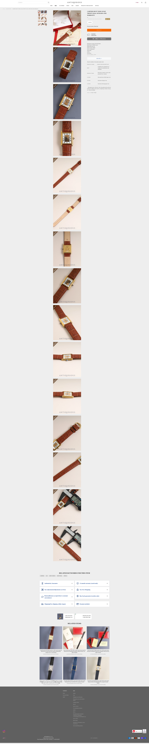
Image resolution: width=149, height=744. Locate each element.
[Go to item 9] (45, 18)
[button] (57, 583)
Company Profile (76, 702)
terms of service (75, 706)
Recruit (74, 704)
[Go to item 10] (39, 21)
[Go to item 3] (45, 11)
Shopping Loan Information (77, 697)
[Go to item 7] (39, 18)
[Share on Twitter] (92, 92)
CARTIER (90, 22)
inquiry (77, 5)
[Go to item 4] (39, 15)
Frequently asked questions (87, 5)
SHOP (72, 5)
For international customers (77, 708)
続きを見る (99, 58)
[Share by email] (95, 92)
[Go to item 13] (39, 24)
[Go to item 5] (42, 15)
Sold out (99, 30)
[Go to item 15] (45, 24)
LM (46, 575)
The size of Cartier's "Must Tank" (92, 26)
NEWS (74, 710)
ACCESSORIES (61, 5)
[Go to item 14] (42, 24)
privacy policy (75, 718)
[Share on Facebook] (91, 92)
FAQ (74, 695)
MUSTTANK (59, 575)
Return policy (75, 720)
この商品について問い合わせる (100, 38)
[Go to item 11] (42, 21)
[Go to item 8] (42, 18)
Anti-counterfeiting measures (78, 725)
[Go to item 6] (45, 15)
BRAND (68, 5)
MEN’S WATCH (52, 575)
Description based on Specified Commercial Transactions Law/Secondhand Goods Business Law (79, 715)
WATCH (65, 575)
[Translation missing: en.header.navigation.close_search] (48, 2)
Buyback (97, 5)
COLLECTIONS (66, 695)
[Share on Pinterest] (94, 92)
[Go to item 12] (45, 21)
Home (51, 5)
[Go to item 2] (42, 11)
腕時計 (56, 5)
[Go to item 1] (39, 11)
